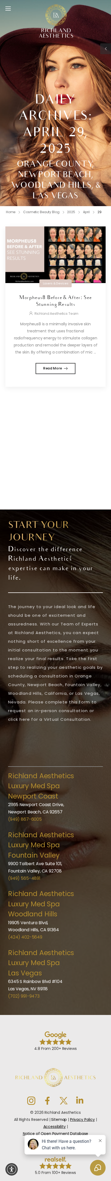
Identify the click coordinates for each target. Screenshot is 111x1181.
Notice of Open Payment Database (55, 1133)
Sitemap (59, 1119)
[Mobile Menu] (8, 8)
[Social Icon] (31, 1101)
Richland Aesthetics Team (56, 313)
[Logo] (56, 21)
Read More (53, 368)
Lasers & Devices (55, 283)
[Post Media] (55, 254)
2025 (71, 212)
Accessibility (54, 1126)
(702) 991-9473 (24, 996)
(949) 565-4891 (24, 878)
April (86, 212)
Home (11, 212)
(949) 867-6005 (25, 819)
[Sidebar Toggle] (105, 48)
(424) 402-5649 (25, 937)
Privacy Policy (82, 1119)
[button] (11, 1169)
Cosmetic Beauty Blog (41, 212)
